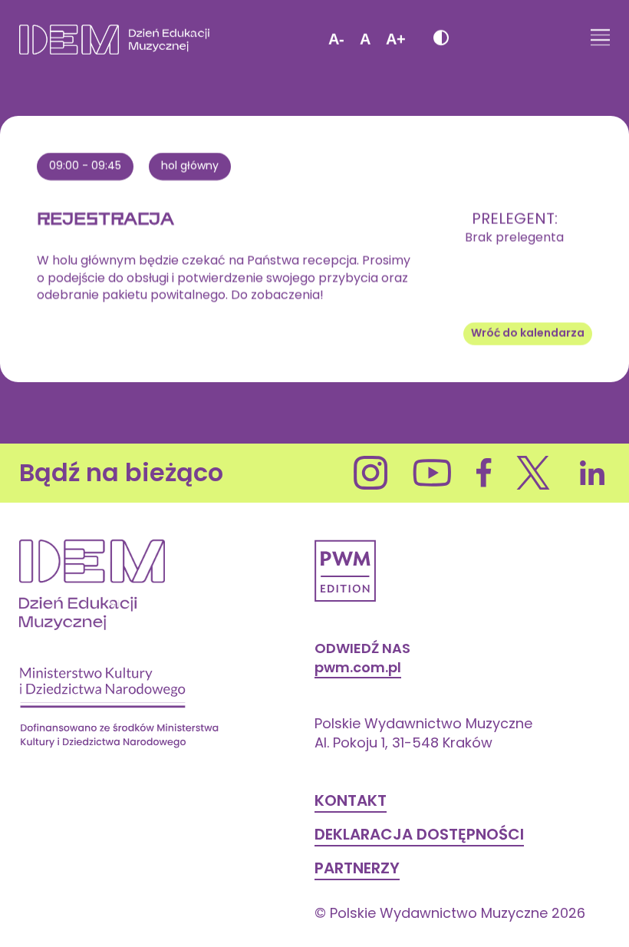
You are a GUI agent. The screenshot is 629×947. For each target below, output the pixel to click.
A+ (396, 39)
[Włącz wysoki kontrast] (440, 39)
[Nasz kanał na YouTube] (432, 473)
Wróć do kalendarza (528, 333)
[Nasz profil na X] (533, 473)
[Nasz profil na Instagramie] (371, 473)
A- (336, 39)
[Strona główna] (114, 39)
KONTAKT (350, 800)
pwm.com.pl (357, 667)
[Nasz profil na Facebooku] (484, 472)
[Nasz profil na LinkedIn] (592, 473)
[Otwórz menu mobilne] (600, 39)
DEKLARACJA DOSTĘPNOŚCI (419, 834)
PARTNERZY (357, 868)
